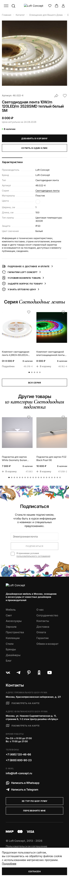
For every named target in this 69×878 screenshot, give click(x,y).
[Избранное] (50, 6)
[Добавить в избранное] (64, 95)
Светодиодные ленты (47, 190)
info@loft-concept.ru (19, 773)
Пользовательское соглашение (26, 846)
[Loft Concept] (34, 6)
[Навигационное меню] (6, 6)
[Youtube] (49, 672)
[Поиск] (13, 6)
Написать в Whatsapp (25, 782)
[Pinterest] (28, 672)
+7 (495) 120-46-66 (18, 754)
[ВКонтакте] (8, 672)
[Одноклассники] (39, 672)
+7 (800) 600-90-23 (19, 760)
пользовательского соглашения (33, 556)
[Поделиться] (56, 95)
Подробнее (9, 863)
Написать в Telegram (24, 789)
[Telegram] (18, 672)
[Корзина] (56, 6)
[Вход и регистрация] (63, 6)
